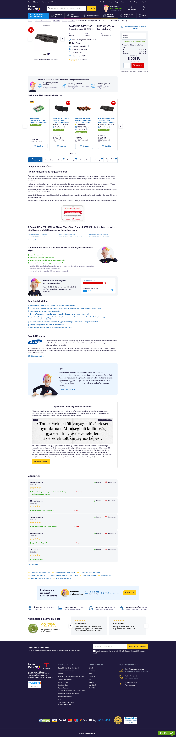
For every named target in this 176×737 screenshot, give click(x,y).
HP (90, 679)
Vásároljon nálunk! (66, 664)
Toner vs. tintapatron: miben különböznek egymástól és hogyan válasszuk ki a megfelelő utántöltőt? (65, 322)
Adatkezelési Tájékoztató (137, 651)
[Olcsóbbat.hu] (131, 718)
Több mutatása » (33, 564)
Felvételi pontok (63, 688)
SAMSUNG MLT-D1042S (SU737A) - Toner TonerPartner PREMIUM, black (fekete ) (61, 121)
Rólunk (91, 668)
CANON (91, 682)
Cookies (60, 674)
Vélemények (71, 160)
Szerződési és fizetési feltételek (68, 668)
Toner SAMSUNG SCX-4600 (98, 234)
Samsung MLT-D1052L (68, 21)
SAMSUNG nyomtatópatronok (65, 572)
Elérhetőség (133, 2)
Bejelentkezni (131, 9)
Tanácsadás (84, 160)
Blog (116, 2)
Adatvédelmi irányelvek (66, 671)
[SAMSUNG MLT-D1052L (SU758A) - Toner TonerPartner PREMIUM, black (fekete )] (46, 50)
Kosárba (139, 65)
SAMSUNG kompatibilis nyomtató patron (64, 575)
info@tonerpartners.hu (113, 593)
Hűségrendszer (63, 685)
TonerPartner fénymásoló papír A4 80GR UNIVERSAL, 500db (38, 120)
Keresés (92, 8)
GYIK (60, 699)
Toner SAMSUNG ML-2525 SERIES (70, 237)
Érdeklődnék (129, 593)
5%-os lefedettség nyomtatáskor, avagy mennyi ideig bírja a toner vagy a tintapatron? (59, 314)
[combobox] (134, 36)
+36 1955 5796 (116, 8)
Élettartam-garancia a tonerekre (68, 694)
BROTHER (92, 688)
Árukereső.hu (34, 686)
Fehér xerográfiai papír (63, 578)
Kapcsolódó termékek (110, 160)
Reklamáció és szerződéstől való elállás (71, 676)
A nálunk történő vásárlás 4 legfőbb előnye (72, 691)
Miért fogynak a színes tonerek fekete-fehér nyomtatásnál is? (51, 327)
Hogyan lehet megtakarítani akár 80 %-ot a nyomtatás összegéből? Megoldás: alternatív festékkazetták (66, 308)
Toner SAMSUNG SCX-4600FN (99, 237)
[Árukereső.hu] (34, 684)
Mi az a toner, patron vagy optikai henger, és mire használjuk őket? (53, 305)
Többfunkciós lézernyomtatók (41, 578)
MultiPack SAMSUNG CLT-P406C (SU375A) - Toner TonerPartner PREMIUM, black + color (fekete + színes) (83, 122)
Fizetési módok (63, 682)
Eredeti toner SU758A (89, 280)
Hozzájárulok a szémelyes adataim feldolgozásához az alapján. (119, 652)
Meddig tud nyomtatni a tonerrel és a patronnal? (47, 325)
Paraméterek (49, 160)
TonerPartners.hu (96, 664)
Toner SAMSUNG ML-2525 (67, 234)
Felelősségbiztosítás (65, 696)
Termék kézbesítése (106, 2)
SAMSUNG (56, 21)
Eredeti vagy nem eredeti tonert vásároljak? (45, 311)
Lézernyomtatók (106, 575)
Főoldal (30, 21)
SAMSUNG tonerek (89, 575)
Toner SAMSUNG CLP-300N (37, 234)
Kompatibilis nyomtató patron (90, 572)
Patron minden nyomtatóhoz (43, 21)
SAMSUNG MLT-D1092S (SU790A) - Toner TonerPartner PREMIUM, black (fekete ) (106, 121)
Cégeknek (124, 2)
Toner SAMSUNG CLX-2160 (37, 237)
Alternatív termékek (97, 160)
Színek (60, 160)
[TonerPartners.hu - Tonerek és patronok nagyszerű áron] (34, 8)
